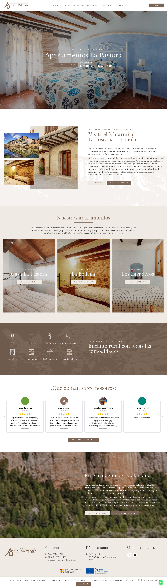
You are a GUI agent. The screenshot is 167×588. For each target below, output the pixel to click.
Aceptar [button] (83, 584)
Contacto (121, 5)
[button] (162, 417)
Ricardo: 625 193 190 (57, 557)
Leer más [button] (25, 429)
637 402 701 (88, 66)
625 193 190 (105, 66)
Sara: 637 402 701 (55, 554)
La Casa (66, 5)
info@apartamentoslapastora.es (63, 560)
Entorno (107, 5)
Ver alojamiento (29, 282)
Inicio (55, 5)
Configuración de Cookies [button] (149, 580)
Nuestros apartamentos (86, 5)
